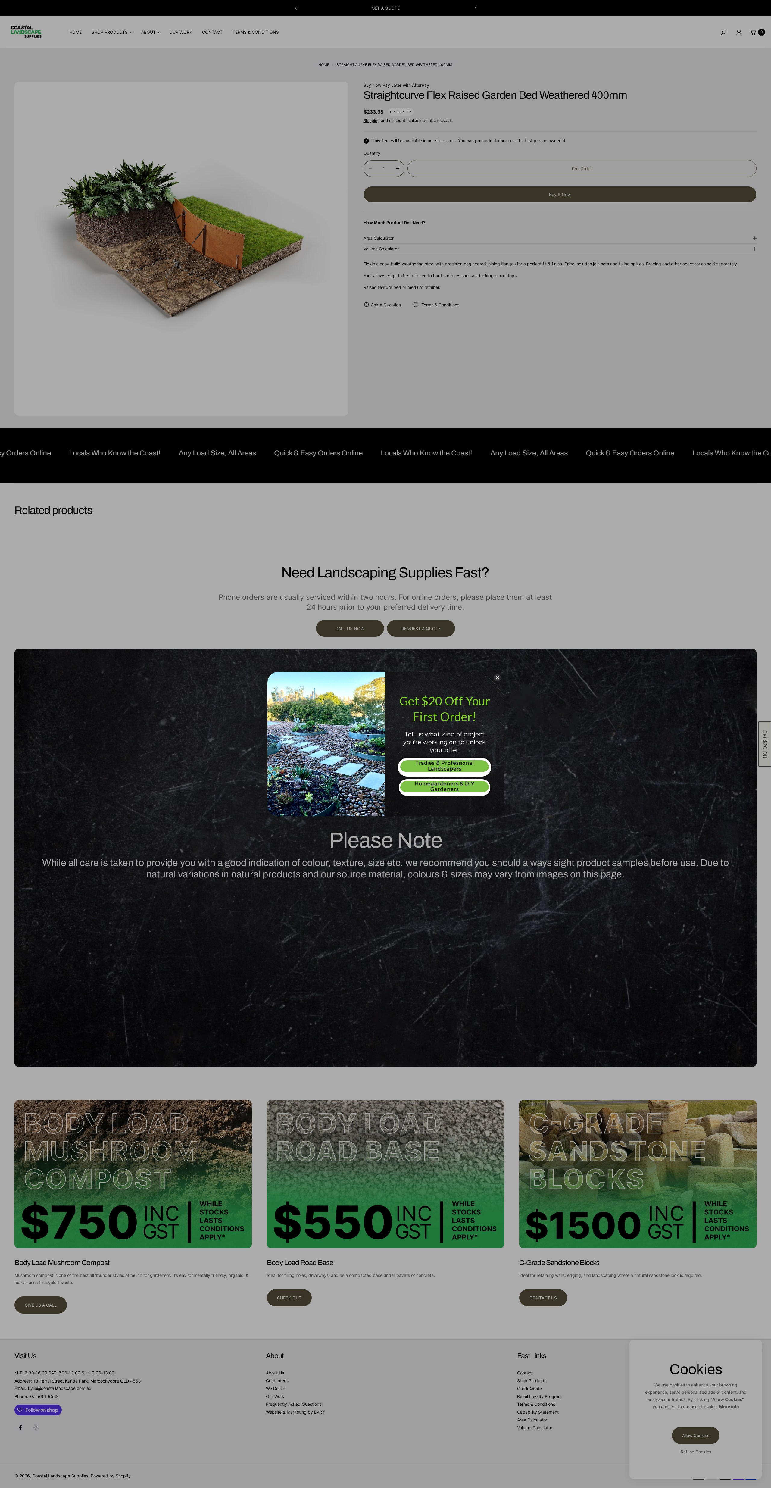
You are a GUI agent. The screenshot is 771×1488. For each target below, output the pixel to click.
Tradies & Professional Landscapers (444, 766)
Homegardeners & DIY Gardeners (444, 786)
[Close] (497, 677)
